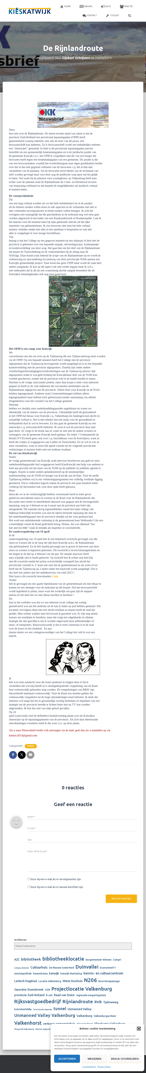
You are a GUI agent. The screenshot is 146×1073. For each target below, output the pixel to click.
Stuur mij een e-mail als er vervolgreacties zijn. (55, 879)
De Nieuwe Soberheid (61, 967)
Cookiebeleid (89, 1066)
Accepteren (67, 1058)
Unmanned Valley (80, 1009)
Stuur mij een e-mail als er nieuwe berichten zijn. (57, 887)
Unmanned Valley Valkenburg (44, 1015)
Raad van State (64, 995)
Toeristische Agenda (42, 1009)
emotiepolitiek (23, 973)
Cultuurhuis (39, 967)
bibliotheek (31, 959)
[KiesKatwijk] (29, 11)
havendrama (40, 973)
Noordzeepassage (109, 981)
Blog (108, 6)
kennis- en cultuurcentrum (103, 973)
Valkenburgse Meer (105, 1016)
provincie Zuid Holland (29, 995)
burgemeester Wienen (98, 959)
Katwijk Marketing (71, 973)
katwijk (54, 973)
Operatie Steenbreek (28, 989)
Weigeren (94, 1058)
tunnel (59, 1008)
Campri (117, 959)
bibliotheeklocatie (63, 958)
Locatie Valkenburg (49, 981)
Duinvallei (86, 966)
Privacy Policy (104, 1066)
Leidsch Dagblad (25, 981)
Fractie (128, 6)
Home (67, 6)
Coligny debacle (21, 968)
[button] (139, 1028)
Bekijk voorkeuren (125, 1058)
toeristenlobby (23, 1009)
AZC (17, 959)
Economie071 (108, 967)
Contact (92, 15)
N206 (90, 980)
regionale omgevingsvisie (91, 995)
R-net (49, 995)
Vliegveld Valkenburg (24, 1029)
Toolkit (114, 15)
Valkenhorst (28, 1023)
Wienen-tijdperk (42, 1029)
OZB (47, 989)
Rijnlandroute (77, 1001)
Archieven (20, 939)
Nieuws (88, 6)
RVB (98, 1002)
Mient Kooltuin (73, 981)
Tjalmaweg (110, 1002)
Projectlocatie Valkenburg (81, 988)
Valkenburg (84, 1015)
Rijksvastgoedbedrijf (37, 1001)
